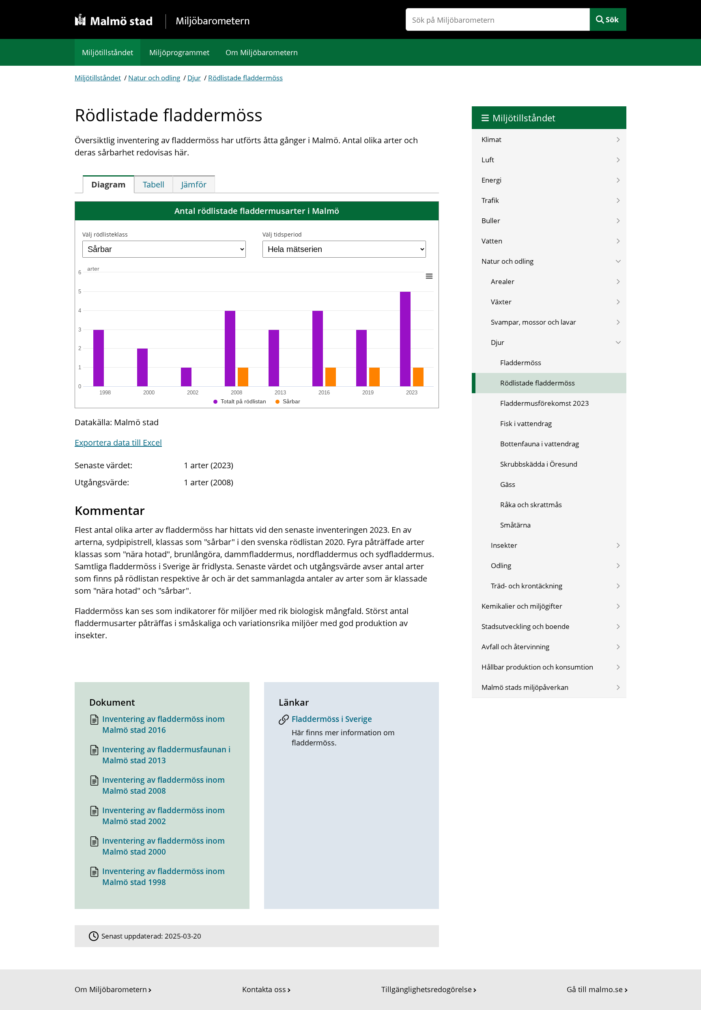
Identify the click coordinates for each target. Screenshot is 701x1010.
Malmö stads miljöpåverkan (525, 687)
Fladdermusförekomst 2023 (544, 403)
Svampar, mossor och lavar (533, 322)
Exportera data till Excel (118, 442)
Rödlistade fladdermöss (245, 77)
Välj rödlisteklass (105, 234)
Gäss (507, 484)
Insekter (504, 545)
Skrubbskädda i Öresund (538, 464)
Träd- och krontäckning (526, 585)
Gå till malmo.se (595, 989)
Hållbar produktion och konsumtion (537, 667)
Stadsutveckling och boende (526, 626)
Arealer (502, 281)
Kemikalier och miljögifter (522, 606)
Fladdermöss (520, 362)
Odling (501, 565)
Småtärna (515, 525)
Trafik (490, 200)
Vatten (492, 241)
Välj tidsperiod (282, 234)
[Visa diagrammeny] (429, 275)
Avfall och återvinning (515, 646)
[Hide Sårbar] (287, 401)
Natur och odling (154, 77)
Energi (491, 180)
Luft (488, 159)
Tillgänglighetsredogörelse (426, 989)
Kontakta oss (264, 989)
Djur (194, 77)
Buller (491, 220)
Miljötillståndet (107, 52)
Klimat (491, 139)
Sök (612, 19)
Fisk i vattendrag (526, 423)
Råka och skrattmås (531, 504)
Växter (501, 301)
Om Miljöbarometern (262, 52)
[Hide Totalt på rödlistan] (239, 401)
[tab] (108, 184)
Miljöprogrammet (179, 52)
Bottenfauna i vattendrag (539, 443)
